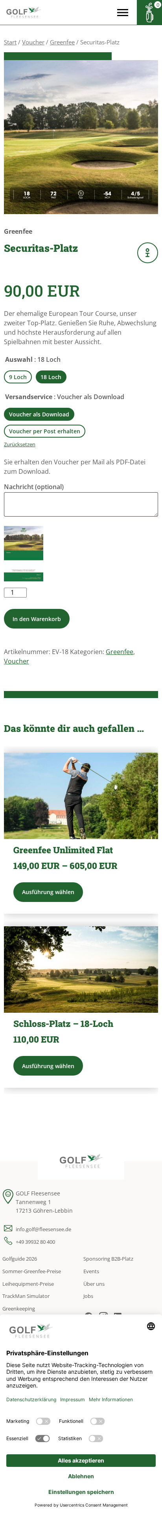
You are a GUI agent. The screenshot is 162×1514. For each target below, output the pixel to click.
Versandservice (28, 396)
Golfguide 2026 (19, 1258)
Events (91, 1271)
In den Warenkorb (37, 619)
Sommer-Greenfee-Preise (31, 1271)
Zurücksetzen (19, 444)
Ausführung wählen (48, 892)
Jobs (88, 1296)
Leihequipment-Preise (28, 1283)
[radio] (18, 376)
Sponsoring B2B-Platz (108, 1258)
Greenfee (62, 42)
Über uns (94, 1283)
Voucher (33, 42)
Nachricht (34, 486)
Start (10, 42)
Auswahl (19, 359)
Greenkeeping (18, 1308)
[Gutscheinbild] (23, 553)
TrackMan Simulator (26, 1296)
